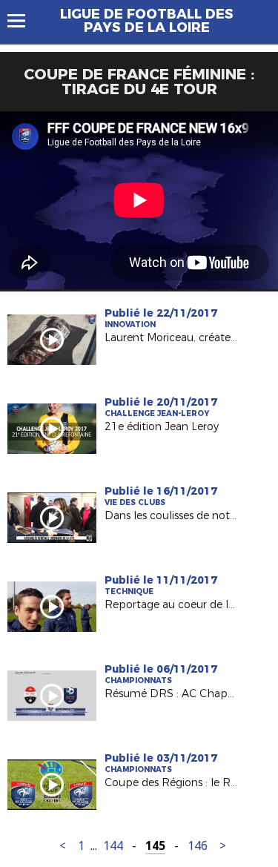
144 (113, 846)
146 (198, 846)
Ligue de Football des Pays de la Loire (147, 21)
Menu (23, 21)
